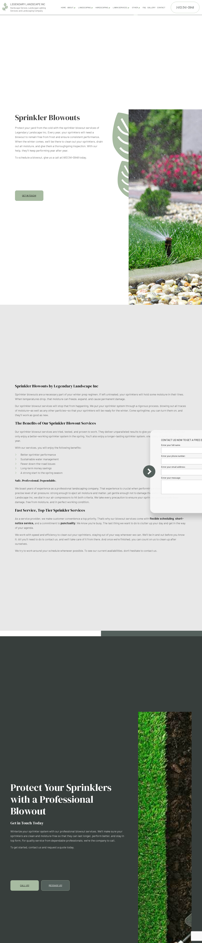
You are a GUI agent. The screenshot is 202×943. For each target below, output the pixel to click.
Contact (161, 7)
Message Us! (55, 885)
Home (63, 7)
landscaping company (85, 488)
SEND (182, 500)
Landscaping (84, 7)
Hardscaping (101, 7)
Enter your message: (145, 477)
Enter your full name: (145, 445)
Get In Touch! (29, 195)
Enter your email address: (147, 466)
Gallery (151, 7)
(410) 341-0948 (185, 7)
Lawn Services (120, 7)
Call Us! (24, 885)
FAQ (144, 7)
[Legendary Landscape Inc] (5, 6)
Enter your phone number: (147, 456)
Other (135, 7)
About (70, 7)
